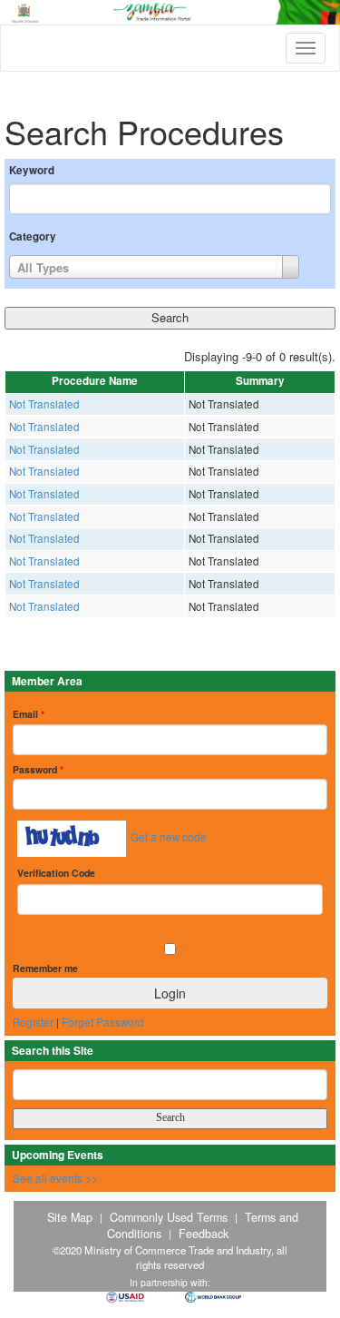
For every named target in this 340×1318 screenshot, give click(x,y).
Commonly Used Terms (169, 1217)
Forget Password (103, 1022)
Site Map (69, 1217)
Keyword (31, 170)
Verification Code (56, 873)
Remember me (45, 968)
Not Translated (44, 404)
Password (38, 769)
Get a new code (169, 837)
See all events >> (55, 1178)
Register (33, 1022)
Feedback (203, 1233)
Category (32, 237)
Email (28, 714)
